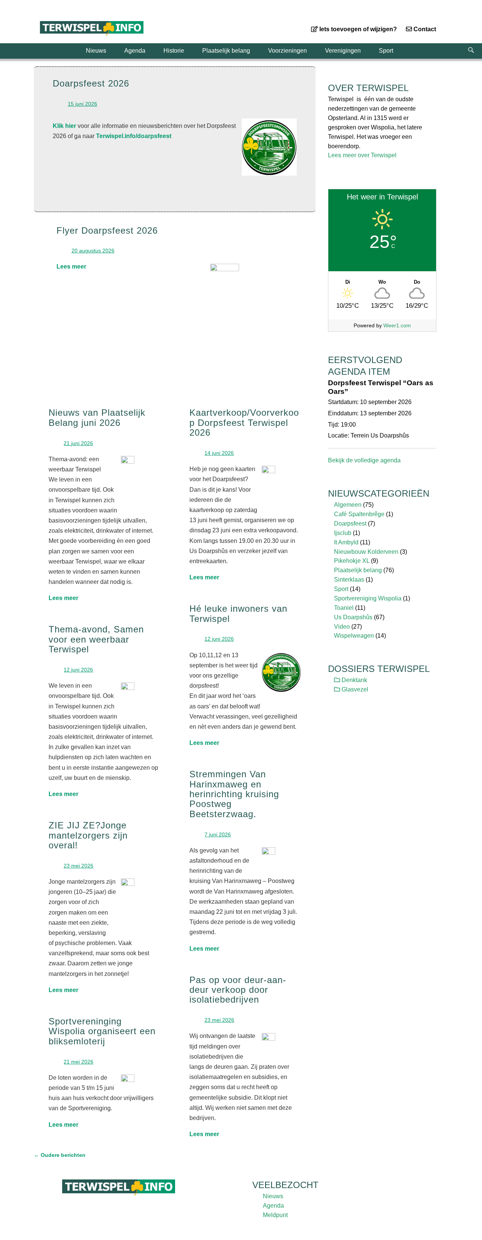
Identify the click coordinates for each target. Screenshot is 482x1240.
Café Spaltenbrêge (359, 514)
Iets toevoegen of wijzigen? (357, 29)
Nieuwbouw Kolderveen (366, 552)
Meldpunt (275, 1215)
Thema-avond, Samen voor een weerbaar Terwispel (96, 639)
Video (342, 626)
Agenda (134, 50)
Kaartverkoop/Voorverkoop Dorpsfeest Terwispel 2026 (244, 422)
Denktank (353, 680)
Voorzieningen (287, 50)
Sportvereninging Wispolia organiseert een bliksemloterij (102, 1031)
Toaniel (344, 608)
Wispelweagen (354, 635)
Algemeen (348, 504)
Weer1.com (397, 325)
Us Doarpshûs (353, 617)
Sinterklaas (349, 579)
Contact (424, 29)
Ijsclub (342, 533)
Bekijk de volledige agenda (364, 460)
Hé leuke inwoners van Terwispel (238, 613)
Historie (173, 50)
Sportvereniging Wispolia (367, 598)
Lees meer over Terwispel (362, 155)
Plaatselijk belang (226, 50)
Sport (386, 50)
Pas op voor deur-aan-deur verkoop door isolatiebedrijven (237, 990)
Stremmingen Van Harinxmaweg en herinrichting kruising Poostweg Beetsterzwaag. (234, 794)
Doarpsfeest (350, 523)
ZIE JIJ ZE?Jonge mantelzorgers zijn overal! (88, 835)
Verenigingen (343, 50)
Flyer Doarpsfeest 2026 (107, 230)
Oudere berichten (59, 1155)
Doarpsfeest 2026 (91, 83)
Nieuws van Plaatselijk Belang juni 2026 (97, 417)
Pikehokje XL (351, 561)
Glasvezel (354, 689)
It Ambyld (346, 542)
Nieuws (96, 50)
